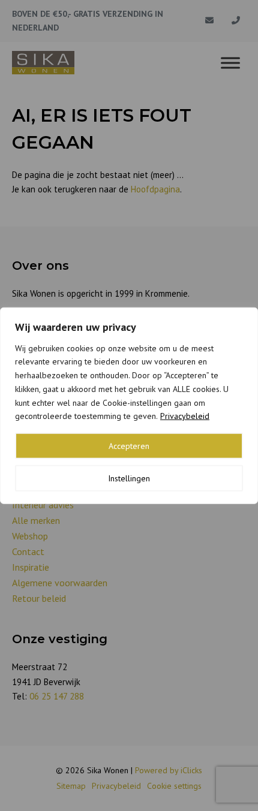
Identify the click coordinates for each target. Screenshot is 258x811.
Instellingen (129, 478)
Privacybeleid (184, 416)
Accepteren (129, 446)
